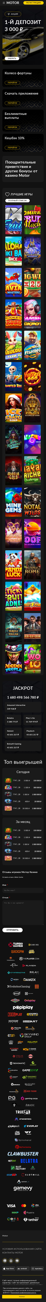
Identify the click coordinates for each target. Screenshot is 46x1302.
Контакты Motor (12, 1253)
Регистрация (33, 3)
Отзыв (5, 898)
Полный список (17, 200)
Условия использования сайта (22, 1249)
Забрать (12, 58)
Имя (4, 885)
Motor (12, 2)
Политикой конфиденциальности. (23, 1293)
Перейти (12, 83)
